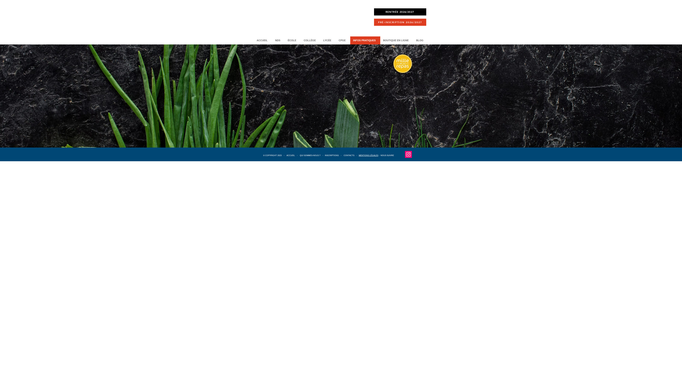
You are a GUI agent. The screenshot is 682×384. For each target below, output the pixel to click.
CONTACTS (349, 155)
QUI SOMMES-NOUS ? (310, 155)
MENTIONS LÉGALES (368, 155)
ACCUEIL (290, 155)
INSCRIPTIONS (332, 155)
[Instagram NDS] (408, 154)
